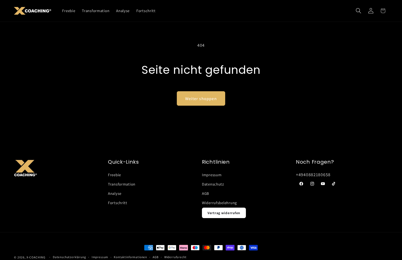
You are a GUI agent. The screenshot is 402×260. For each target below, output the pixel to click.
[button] (358, 11)
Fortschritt (117, 202)
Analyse (114, 193)
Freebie (114, 174)
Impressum (211, 174)
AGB (205, 193)
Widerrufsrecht (175, 257)
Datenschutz (213, 184)
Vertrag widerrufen (224, 213)
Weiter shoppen (201, 98)
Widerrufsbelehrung (219, 202)
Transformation (121, 184)
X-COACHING (36, 257)
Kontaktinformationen (130, 257)
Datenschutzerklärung (69, 257)
